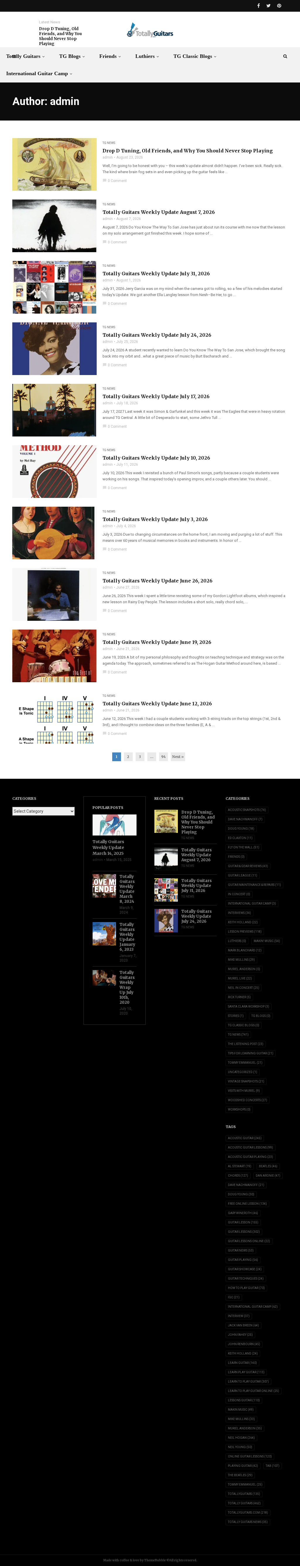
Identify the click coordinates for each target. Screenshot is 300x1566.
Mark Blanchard (245, 950)
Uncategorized (242, 1072)
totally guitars (244, 1503)
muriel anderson (245, 1428)
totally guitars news (248, 1522)
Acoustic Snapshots (247, 810)
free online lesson (247, 1203)
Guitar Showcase (245, 1269)
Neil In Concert (243, 987)
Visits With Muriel (244, 1090)
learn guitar (242, 1362)
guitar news (241, 1250)
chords (238, 1175)
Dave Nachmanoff (245, 819)
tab (272, 1465)
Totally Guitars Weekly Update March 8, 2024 (127, 889)
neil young (240, 1447)
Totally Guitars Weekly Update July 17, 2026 (156, 396)
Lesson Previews (245, 931)
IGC (234, 1297)
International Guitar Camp (37, 73)
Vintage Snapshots (246, 1081)
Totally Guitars (23, 56)
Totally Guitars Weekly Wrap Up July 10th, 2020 (127, 987)
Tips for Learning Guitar (250, 1053)
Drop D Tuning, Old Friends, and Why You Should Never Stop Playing (60, 36)
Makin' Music (267, 941)
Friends (108, 56)
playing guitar (243, 1465)
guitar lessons (244, 1231)
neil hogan (241, 1437)
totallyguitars (244, 1493)
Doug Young (241, 828)
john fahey (240, 1334)
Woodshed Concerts (247, 1100)
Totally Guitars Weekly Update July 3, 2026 (155, 519)
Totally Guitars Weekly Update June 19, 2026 (157, 642)
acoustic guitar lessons (250, 1147)
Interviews (239, 912)
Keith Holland (243, 922)
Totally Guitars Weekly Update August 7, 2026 (159, 212)
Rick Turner (239, 997)
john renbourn (244, 1344)
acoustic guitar (245, 1138)
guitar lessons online (249, 1241)
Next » (178, 756)
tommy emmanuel (245, 1484)
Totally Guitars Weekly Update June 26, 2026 (157, 581)
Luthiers (145, 56)
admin (108, 157)
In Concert (239, 894)
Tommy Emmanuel (245, 1062)
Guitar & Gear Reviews (248, 866)
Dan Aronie (268, 1175)
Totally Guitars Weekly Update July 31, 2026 (156, 273)
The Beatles (240, 1475)
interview (239, 1316)
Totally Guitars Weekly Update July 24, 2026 (157, 335)
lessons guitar (244, 1400)
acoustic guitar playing (250, 1156)
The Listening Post (245, 1044)
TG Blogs (70, 56)
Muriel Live (240, 978)
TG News (109, 143)
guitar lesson (243, 1222)
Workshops (239, 1109)
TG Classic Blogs (192, 56)
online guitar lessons (250, 1456)
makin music (241, 1409)
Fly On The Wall (243, 847)
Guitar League (242, 875)
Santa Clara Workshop (248, 1006)
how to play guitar (246, 1288)
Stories (236, 1015)
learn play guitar (246, 1372)
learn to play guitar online (253, 1391)
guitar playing (243, 1259)
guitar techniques (246, 1278)
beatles (268, 1166)
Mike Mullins (241, 959)
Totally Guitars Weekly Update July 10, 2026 (156, 458)
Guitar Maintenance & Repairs (254, 884)
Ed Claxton (240, 838)
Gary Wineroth (243, 1213)
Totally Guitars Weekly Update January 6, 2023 (127, 937)
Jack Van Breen (243, 1325)
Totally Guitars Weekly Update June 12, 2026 (157, 703)
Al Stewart (239, 1166)
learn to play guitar (248, 1381)
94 (163, 756)
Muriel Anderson (244, 969)
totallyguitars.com (248, 1512)
